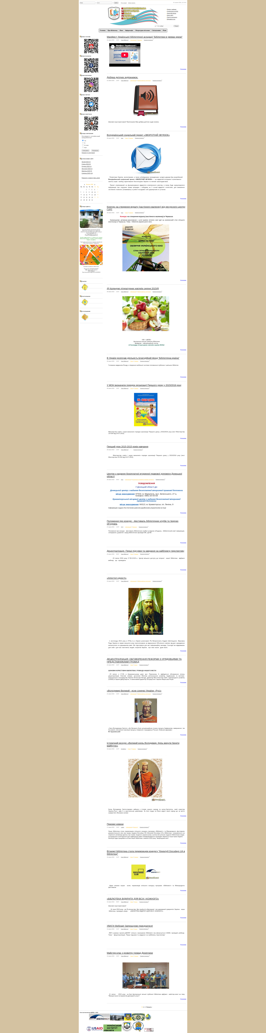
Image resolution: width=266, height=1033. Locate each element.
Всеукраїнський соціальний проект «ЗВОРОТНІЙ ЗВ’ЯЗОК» (138, 135)
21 (84, 197)
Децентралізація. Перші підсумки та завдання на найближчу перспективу (145, 551)
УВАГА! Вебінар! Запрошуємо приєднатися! (130, 926)
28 (84, 199)
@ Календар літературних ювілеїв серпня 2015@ (133, 288)
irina (122, 138)
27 (81, 199)
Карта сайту (170, 15)
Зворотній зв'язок (171, 13)
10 (92, 192)
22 (86, 197)
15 (86, 194)
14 (84, 194)
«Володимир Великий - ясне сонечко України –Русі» (134, 690)
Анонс (135, 665)
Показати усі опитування (88, 152)
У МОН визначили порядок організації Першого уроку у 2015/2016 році (144, 385)
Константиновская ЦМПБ (87, 1012)
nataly (122, 827)
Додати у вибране (171, 9)
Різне (164, 30)
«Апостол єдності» (116, 578)
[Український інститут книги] (112, 1031)
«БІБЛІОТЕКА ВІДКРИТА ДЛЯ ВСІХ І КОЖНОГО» (133, 898)
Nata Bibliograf (124, 40)
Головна (102, 30)
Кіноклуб (135, 827)
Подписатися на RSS (172, 11)
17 (92, 194)
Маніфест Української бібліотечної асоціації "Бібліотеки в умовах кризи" (144, 37)
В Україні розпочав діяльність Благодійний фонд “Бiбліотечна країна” (143, 358)
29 (86, 199)
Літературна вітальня (142, 30)
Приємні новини (115, 824)
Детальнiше (183, 69)
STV (122, 527)
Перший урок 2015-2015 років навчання (127, 446)
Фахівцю (140, 40)
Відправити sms (171, 19)
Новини (131, 138)
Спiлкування (156, 30)
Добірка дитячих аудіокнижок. (122, 77)
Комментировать (148, 40)
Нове (121, 30)
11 (95, 192)
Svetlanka (123, 749)
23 (89, 197)
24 (92, 197)
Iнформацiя (129, 30)
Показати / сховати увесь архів (91, 178)
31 (92, 199)
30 (89, 199)
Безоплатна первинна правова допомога (143, 479)
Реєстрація (124, 2)
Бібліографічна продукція (144, 80)
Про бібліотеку (113, 30)
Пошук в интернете (172, 17)
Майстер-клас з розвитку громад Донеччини (130, 953)
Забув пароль (131, 2)
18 (95, 194)
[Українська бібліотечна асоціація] (127, 1031)
